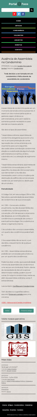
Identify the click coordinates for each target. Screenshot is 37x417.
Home (18, 21)
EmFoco (22, 381)
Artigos (18, 26)
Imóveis (14, 370)
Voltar (7, 311)
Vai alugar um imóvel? (9, 367)
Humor (9, 391)
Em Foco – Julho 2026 (9, 377)
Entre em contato (16, 294)
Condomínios (18, 30)
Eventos (18, 45)
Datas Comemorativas (13, 381)
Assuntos (18, 40)
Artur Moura (10, 379)
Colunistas (18, 35)
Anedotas (4, 390)
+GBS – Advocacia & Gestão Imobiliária (16, 303)
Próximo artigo (26, 311)
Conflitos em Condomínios (23, 286)
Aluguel (9, 370)
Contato (18, 50)
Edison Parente (11, 369)
